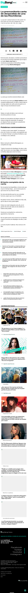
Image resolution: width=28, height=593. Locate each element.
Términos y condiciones (6, 573)
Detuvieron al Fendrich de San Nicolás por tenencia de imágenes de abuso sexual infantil (14, 267)
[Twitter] (10, 51)
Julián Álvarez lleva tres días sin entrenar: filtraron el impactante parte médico (13, 298)
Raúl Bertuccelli (7, 393)
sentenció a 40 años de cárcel (15, 173)
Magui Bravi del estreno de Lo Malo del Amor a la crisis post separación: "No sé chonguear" (13, 275)
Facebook (16, 547)
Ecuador (24, 231)
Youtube (17, 552)
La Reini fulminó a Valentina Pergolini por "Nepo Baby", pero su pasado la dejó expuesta (13, 281)
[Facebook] (13, 51)
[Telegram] (21, 51)
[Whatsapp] (6, 51)
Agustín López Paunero (9, 363)
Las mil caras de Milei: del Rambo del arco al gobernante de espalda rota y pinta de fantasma (14, 260)
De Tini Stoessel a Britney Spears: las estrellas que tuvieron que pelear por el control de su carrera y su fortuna (13, 287)
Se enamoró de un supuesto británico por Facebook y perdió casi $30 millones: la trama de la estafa (14, 241)
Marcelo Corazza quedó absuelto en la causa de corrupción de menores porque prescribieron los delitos (14, 254)
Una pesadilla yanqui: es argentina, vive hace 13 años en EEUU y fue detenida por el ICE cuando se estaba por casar (13, 293)
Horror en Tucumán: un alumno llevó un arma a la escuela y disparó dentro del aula (13, 247)
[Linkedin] (17, 51)
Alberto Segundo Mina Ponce (6, 231)
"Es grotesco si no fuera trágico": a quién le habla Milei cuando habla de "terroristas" (13, 330)
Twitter (18, 549)
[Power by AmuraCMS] (23, 580)
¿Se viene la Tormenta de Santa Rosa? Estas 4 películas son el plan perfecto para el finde (13, 388)
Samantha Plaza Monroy (9, 334)
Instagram (16, 554)
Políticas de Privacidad (6, 571)
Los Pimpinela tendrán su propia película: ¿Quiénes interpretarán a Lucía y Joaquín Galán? (12, 522)
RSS (2, 576)
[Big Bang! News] (8, 2)
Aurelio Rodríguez (17, 231)
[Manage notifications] (25, 590)
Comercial (3, 575)
